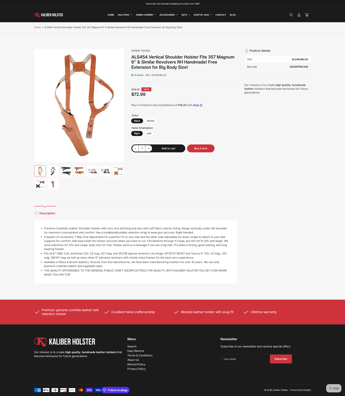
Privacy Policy (136, 369)
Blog (233, 14)
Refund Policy (136, 364)
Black (137, 120)
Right (137, 133)
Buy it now (200, 148)
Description (47, 213)
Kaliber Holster (140, 50)
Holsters (123, 14)
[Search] (291, 15)
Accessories (167, 14)
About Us (133, 360)
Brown (151, 120)
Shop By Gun (201, 14)
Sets (184, 14)
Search (132, 346)
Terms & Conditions (140, 355)
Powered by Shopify (300, 390)
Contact (220, 14)
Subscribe (281, 358)
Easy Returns (135, 351)
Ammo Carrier (144, 14)
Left (149, 133)
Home (111, 14)
